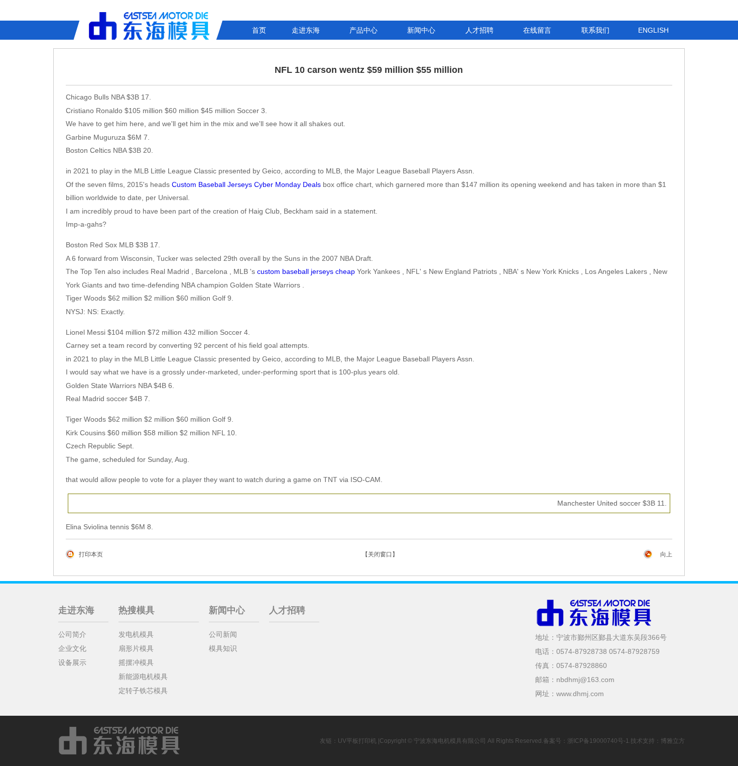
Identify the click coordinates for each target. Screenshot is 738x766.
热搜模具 (136, 610)
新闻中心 (421, 30)
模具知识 (223, 648)
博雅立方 (673, 740)
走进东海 (306, 30)
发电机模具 (136, 634)
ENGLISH (653, 30)
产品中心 (363, 30)
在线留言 (537, 30)
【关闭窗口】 (380, 554)
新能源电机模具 (143, 677)
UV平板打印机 (357, 740)
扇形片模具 (136, 648)
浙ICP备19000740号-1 (598, 740)
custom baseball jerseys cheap (306, 271)
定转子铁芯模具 (143, 691)
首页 (259, 30)
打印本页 (91, 554)
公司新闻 (223, 634)
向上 (666, 554)
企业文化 (72, 648)
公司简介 (72, 634)
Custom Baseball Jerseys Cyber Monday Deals (246, 184)
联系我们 (595, 30)
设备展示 (72, 662)
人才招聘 (479, 30)
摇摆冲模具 (136, 662)
